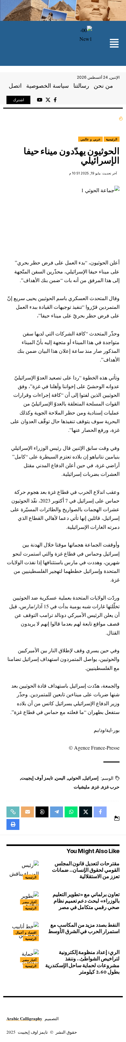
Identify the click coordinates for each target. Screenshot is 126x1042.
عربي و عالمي (90, 139)
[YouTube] (39, 100)
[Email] (27, 811)
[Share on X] (85, 811)
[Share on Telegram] (56, 811)
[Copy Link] (12, 811)
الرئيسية (111, 139)
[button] (114, 44)
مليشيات (82, 786)
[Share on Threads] (42, 811)
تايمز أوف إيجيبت (37, 777)
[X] (48, 100)
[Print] (12, 824)
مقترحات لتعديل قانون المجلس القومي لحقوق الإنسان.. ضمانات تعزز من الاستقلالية (86, 870)
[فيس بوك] (55, 100)
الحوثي (74, 777)
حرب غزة (111, 786)
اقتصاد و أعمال (26, 932)
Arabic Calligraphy (24, 1018)
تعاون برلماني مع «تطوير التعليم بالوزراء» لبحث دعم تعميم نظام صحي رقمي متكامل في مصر (86, 901)
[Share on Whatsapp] (71, 811)
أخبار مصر (29, 902)
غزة (95, 786)
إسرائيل (91, 777)
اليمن (60, 777)
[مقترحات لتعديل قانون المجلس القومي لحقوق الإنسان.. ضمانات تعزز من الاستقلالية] (22, 870)
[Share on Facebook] (100, 811)
